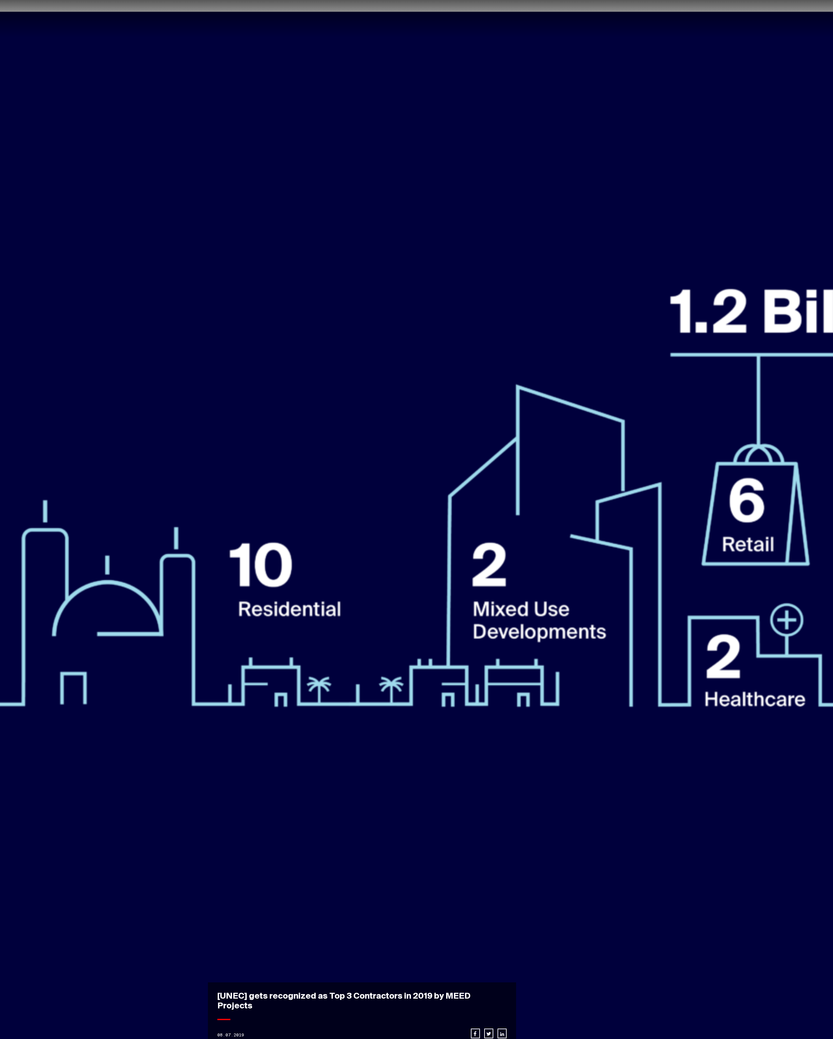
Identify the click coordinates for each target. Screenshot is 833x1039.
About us (445, 19)
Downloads (595, 19)
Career (528, 19)
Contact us (558, 19)
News (504, 19)
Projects (477, 19)
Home (419, 19)
